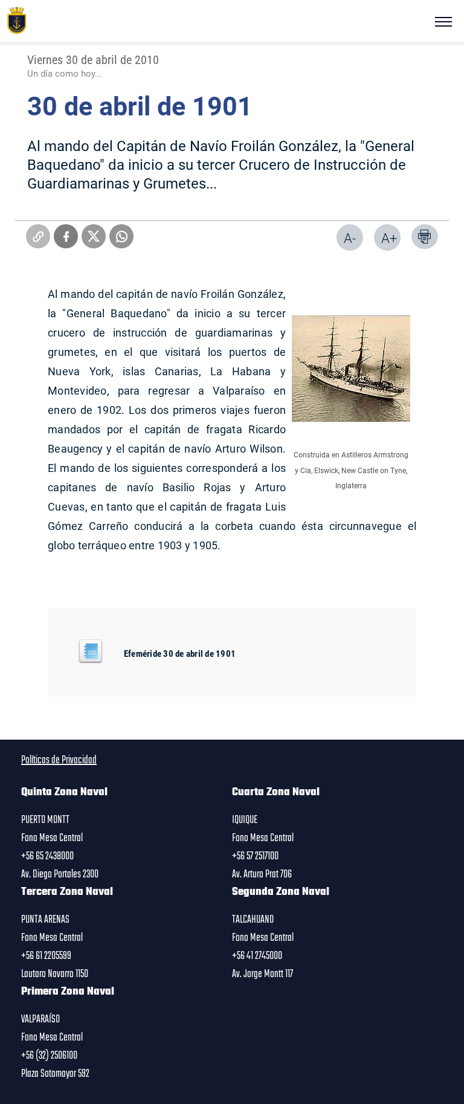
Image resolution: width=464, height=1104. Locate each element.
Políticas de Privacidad (59, 760)
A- (350, 238)
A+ (389, 238)
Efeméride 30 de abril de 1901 (180, 653)
